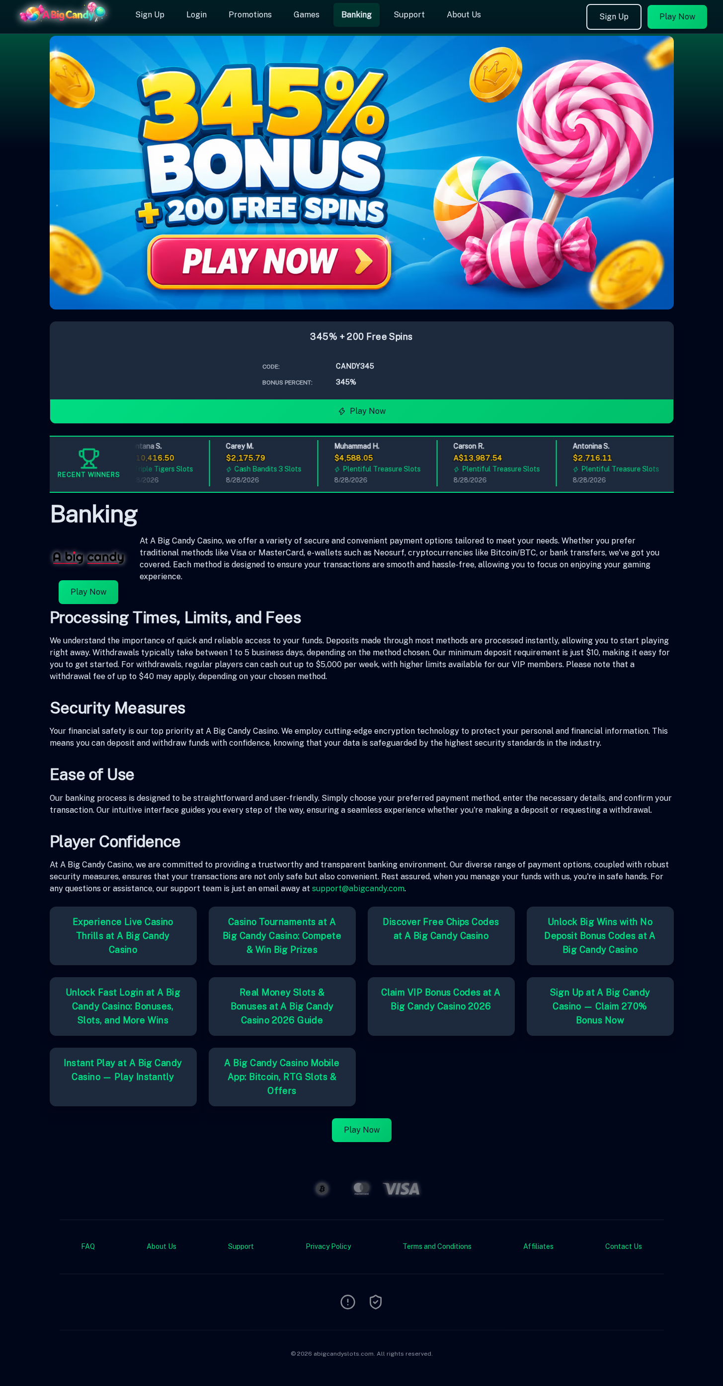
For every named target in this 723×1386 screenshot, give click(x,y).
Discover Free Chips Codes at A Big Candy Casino (441, 929)
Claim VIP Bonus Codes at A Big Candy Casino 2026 (441, 999)
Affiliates (538, 1246)
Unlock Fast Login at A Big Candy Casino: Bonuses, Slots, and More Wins (123, 1006)
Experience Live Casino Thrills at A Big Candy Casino (123, 936)
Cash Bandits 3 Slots (253, 469)
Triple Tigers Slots (149, 469)
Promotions (250, 14)
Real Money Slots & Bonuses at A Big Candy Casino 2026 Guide (282, 1006)
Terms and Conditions (437, 1246)
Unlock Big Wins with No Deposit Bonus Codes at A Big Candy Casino (600, 936)
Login (196, 14)
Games (307, 14)
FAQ (88, 1246)
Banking (356, 14)
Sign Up (149, 14)
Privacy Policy (328, 1246)
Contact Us (623, 1246)
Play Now (677, 16)
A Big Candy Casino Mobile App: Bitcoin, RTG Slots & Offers (281, 1077)
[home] (65, 26)
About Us (464, 14)
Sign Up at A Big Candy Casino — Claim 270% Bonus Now (600, 1006)
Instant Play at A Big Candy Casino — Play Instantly (123, 1070)
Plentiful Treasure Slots (367, 469)
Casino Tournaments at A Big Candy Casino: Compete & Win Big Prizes (282, 936)
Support (409, 14)
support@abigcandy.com (358, 888)
